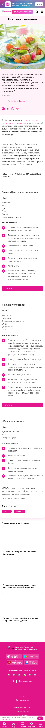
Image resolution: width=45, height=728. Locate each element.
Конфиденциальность (22, 708)
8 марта (19, 511)
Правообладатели (22, 711)
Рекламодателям (22, 700)
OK (40, 718)
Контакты (22, 696)
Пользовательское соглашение (22, 704)
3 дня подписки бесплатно (22, 12)
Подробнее (6, 719)
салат (6, 511)
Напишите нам (25, 681)
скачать (39, 4)
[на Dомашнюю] (6, 11)
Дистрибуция (22, 715)
